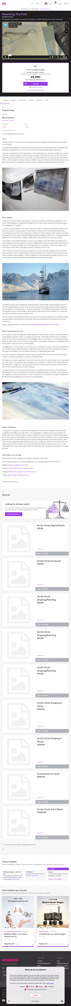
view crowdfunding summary (35, 90)
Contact (40, 961)
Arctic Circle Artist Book (50, 809)
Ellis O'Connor (8, 17)
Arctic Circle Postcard (49, 561)
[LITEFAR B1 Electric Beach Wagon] (53, 912)
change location (44, 9)
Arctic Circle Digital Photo (51, 525)
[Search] (32, 3)
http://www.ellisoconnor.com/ (18, 465)
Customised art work (48, 773)
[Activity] (55, 3)
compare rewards (13, 514)
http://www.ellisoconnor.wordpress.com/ (19, 468)
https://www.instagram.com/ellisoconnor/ (22, 471)
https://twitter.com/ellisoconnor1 (18, 475)
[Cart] (51, 3)
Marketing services (63, 963)
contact (11, 120)
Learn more (15, 879)
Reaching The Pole (14, 14)
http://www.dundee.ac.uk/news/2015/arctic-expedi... (42, 325)
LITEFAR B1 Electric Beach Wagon (52, 934)
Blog (39, 966)
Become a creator (62, 966)
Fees (58, 961)
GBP (37, 3)
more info (5, 120)
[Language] (46, 4)
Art (4, 127)
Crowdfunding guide (58, 864)
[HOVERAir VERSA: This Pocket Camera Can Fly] (18, 912)
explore (47, 893)
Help (47, 864)
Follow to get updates (54, 879)
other (27, 127)
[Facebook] (3, 968)
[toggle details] (33, 946)
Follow (35, 83)
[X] (6, 968)
